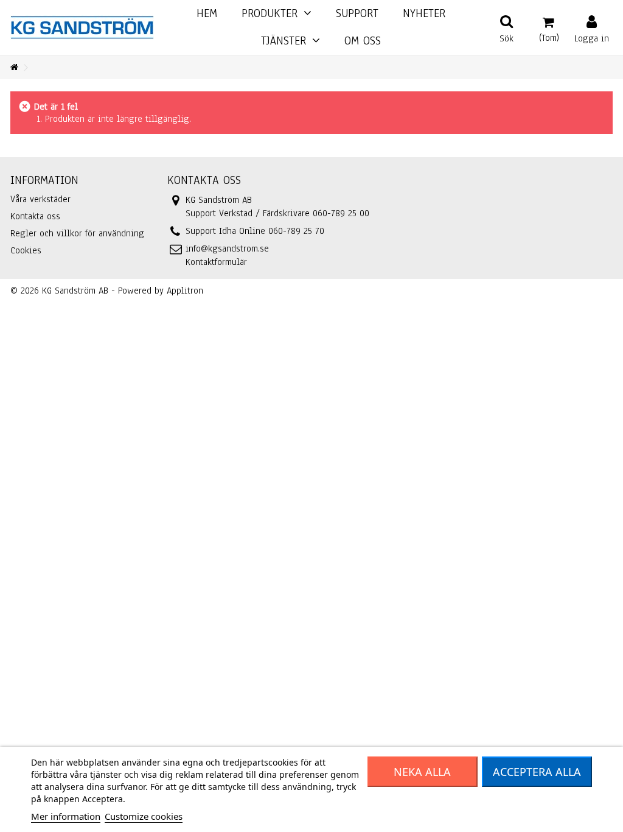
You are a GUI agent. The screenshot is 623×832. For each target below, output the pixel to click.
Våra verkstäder (40, 199)
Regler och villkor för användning (77, 233)
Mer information (65, 816)
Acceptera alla (537, 771)
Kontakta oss (35, 216)
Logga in (591, 37)
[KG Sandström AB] (82, 27)
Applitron (185, 290)
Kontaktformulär (216, 262)
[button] (290, 41)
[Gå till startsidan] (14, 68)
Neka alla (422, 771)
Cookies (25, 250)
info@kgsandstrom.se (227, 248)
